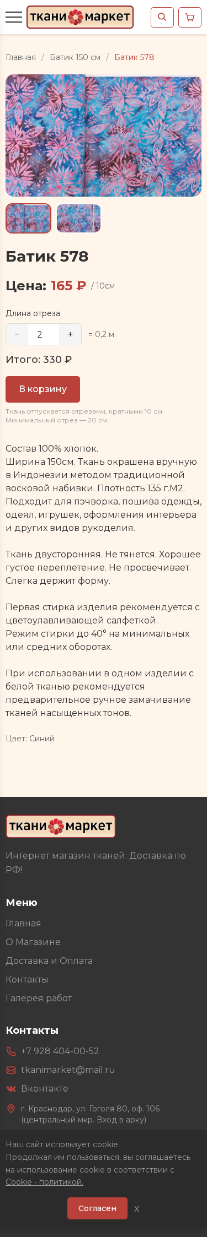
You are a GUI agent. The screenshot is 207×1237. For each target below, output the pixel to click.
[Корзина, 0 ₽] (189, 17)
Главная (21, 57)
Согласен (97, 1208)
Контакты (27, 979)
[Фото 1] (28, 218)
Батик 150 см (75, 57)
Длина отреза (33, 313)
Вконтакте (44, 1088)
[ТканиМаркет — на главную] (61, 826)
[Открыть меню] (14, 17)
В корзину (43, 389)
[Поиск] (162, 17)
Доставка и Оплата (49, 961)
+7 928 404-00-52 (60, 1051)
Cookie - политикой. (44, 1182)
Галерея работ (39, 998)
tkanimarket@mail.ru (68, 1070)
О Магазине (33, 942)
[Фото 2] (79, 218)
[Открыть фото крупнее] (103, 135)
